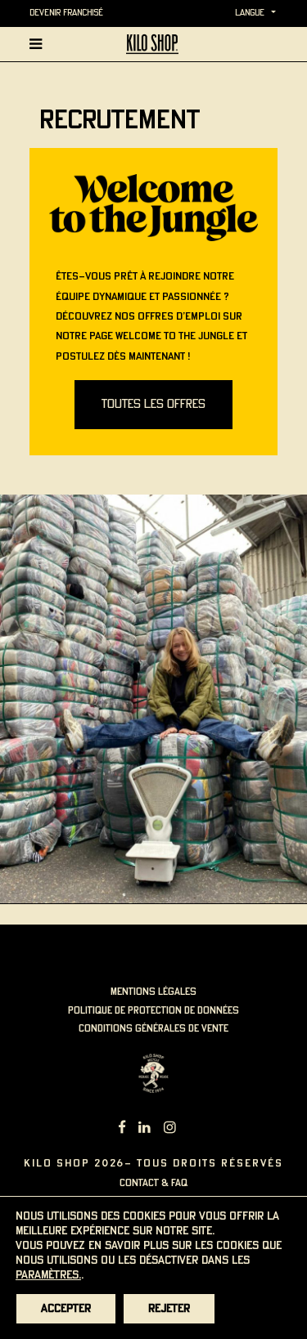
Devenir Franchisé (66, 13)
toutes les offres (153, 404)
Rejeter (169, 1308)
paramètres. (48, 1275)
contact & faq (153, 1183)
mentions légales (153, 991)
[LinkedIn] (144, 1129)
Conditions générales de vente (153, 1028)
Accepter (66, 1308)
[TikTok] (189, 1129)
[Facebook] (122, 1129)
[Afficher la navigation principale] (39, 44)
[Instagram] (170, 1129)
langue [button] (249, 13)
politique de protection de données (153, 1010)
